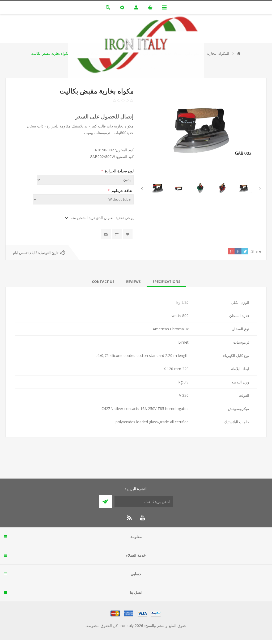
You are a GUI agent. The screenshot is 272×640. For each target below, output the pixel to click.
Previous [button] (259, 188)
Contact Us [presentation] (103, 281)
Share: (255, 251)
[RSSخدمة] (129, 518)
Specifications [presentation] (166, 281)
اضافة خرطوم (122, 190)
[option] (243, 188)
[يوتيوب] (142, 518)
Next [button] (143, 188)
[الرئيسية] (238, 53)
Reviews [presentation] (133, 281)
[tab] (166, 281)
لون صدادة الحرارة (119, 170)
